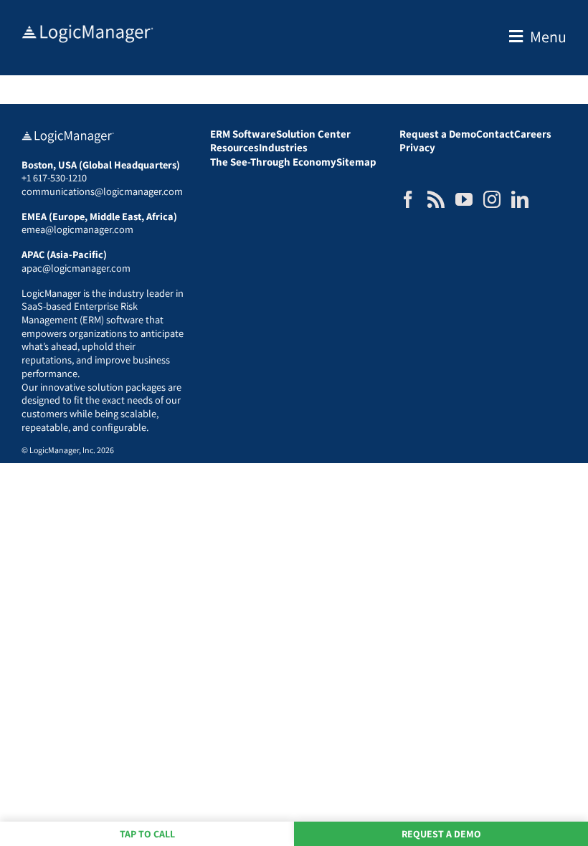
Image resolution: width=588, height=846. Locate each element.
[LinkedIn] (519, 199)
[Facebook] (408, 199)
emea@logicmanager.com (77, 229)
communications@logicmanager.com (102, 191)
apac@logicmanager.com (76, 268)
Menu (548, 37)
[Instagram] (492, 199)
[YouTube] (464, 199)
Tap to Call (147, 833)
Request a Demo (441, 833)
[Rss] (436, 199)
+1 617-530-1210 (54, 177)
